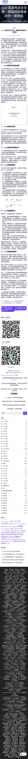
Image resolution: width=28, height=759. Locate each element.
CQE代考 (15, 655)
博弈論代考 (15, 745)
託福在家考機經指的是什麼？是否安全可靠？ (12, 562)
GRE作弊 (10, 523)
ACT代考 (23, 570)
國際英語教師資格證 (7, 490)
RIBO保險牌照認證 (15, 601)
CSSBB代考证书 (21, 655)
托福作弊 (10, 537)
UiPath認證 (21, 600)
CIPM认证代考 (22, 664)
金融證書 (5, 510)
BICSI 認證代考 (5, 688)
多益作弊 (3, 532)
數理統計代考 (14, 748)
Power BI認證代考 (22, 663)
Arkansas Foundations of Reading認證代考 (14, 713)
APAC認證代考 (24, 677)
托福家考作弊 (4, 539)
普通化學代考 (12, 752)
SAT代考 (4, 572)
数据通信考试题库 (7, 642)
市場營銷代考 (24, 734)
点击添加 (15, 375)
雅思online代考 (10, 541)
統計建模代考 (21, 729)
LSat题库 (4, 654)
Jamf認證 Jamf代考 (10, 632)
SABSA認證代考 (18, 617)
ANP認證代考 (21, 674)
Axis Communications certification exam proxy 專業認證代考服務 (14, 693)
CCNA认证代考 (22, 652)
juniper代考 (22, 591)
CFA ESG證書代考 (23, 638)
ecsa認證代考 (21, 595)
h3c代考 (11, 573)
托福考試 (5, 495)
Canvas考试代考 (22, 715)
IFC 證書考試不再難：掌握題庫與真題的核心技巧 (7, 309)
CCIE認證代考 (14, 597)
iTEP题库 (9, 654)
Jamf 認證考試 (6, 301)
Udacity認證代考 (5, 677)
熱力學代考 (21, 739)
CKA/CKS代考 (9, 575)
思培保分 (15, 534)
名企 (4, 488)
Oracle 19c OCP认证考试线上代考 (10, 652)
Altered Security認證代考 (10, 608)
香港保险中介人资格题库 (21, 647)
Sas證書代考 (24, 585)
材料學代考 (21, 740)
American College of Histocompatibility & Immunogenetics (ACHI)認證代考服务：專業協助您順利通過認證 (14, 705)
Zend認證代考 (7, 597)
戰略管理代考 (22, 736)
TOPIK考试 (5, 480)
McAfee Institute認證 (19, 622)
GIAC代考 (12, 591)
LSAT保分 (20, 529)
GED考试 (5, 456)
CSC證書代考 (23, 601)
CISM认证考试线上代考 (9, 651)
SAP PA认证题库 (20, 641)
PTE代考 (5, 473)
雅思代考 (17, 541)
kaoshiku (10, 35)
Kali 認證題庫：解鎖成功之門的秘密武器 (20, 308)
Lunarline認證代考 (9, 622)
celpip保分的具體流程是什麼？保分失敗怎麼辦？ (13, 554)
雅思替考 (8, 543)
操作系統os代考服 (8, 724)
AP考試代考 (21, 714)
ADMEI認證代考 (21, 717)
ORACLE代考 (12, 582)
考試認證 (5, 503)
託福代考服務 (3, 541)
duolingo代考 (7, 521)
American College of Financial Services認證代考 (14, 702)
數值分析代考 (21, 749)
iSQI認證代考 (19, 673)
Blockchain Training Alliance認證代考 (14, 623)
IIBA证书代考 (7, 579)
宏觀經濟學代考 (6, 743)
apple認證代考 (16, 588)
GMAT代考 (17, 570)
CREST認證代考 (8, 614)
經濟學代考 (15, 742)
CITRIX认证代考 (14, 581)
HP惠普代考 (21, 579)
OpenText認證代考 (19, 632)
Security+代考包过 (9, 661)
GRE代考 (4, 524)
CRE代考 (8, 660)
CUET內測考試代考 (19, 635)
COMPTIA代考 (15, 579)
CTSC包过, (16, 666)
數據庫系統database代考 (21, 723)
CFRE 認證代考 (14, 680)
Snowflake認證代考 (7, 669)
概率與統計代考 (6, 727)
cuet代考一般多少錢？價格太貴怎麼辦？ (11, 551)
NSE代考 (22, 661)
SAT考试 (5, 475)
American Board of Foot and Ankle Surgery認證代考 (14, 696)
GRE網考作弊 (4, 526)
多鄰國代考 (13, 532)
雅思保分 (3, 543)
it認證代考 (7, 581)
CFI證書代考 (15, 587)
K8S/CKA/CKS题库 (10, 644)
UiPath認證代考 (6, 601)
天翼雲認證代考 (20, 636)
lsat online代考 (4, 529)
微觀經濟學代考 (22, 742)
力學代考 (19, 752)
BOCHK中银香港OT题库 (9, 648)
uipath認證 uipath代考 (14, 592)
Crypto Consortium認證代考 (10, 625)
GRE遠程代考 (14, 526)
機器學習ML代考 (22, 727)
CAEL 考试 (5, 438)
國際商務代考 (15, 737)
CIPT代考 (12, 658)
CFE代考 (6, 657)
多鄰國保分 (23, 532)
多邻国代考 (22, 569)
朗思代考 (19, 572)
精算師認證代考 (23, 592)
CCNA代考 (14, 598)
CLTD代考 (16, 661)
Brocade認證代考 (9, 685)
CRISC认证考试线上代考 (20, 651)
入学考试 (5, 483)
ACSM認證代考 (10, 707)
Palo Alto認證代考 (10, 633)
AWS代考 (22, 576)
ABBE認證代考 (7, 676)
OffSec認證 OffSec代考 (20, 610)
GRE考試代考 (6, 461)
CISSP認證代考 (22, 597)
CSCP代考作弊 (15, 664)
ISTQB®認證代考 (11, 673)
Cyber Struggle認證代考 (8, 616)
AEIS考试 (5, 428)
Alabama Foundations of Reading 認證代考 (14, 682)
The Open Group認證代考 (9, 628)
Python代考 (5, 730)
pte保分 (11, 530)
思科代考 (7, 573)
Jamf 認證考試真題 (6, 303)
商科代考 (11, 734)
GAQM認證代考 (21, 625)
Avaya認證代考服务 (6, 698)
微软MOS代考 (16, 576)
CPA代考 (25, 589)
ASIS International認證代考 (20, 616)
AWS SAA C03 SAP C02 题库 (19, 639)
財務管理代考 (7, 736)
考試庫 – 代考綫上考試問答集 (11, 714)
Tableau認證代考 (7, 664)
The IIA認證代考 (23, 626)
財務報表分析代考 (15, 733)
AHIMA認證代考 (18, 707)
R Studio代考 (12, 730)
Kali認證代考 (13, 630)
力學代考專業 (15, 739)
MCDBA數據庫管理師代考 (11, 594)
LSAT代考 (5, 470)
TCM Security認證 (15, 626)
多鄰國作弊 (18, 532)
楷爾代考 (11, 578)
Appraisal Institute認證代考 (21, 710)
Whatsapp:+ (4, 375)
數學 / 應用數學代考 (8, 746)
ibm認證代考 (19, 589)
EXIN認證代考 (21, 619)
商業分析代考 (5, 734)
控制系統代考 (15, 740)
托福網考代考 (14, 539)
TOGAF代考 (16, 578)
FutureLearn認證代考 (14, 677)
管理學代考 (17, 734)
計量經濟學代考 (14, 743)
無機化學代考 (7, 755)
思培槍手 (21, 534)
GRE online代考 (15, 521)
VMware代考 (5, 582)
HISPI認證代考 (15, 620)
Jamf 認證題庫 (17, 303)
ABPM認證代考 (19, 701)
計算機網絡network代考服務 (19, 724)
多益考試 (5, 493)
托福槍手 (9, 539)
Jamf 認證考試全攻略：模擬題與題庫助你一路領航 (14, 31)
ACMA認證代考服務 (10, 701)
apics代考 (17, 591)
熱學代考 (7, 754)
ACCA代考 (11, 570)
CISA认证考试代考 (20, 650)
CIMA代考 (13, 584)
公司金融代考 (7, 732)
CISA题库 (24, 642)
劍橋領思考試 (6, 485)
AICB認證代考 (6, 715)
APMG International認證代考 (11, 619)
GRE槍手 (18, 523)
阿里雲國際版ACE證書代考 (8, 606)
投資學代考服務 (6, 733)
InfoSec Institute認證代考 (18, 614)
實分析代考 (7, 749)
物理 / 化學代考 (22, 751)
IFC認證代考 (7, 603)
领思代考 (12, 710)
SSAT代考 (24, 572)
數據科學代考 (22, 726)
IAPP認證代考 (9, 613)
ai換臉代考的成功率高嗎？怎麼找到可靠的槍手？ (13, 559)
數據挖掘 (7, 729)
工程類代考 (21, 737)
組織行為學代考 (14, 736)
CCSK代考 (5, 578)
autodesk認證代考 (7, 588)
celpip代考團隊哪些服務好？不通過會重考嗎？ (13, 557)
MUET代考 (22, 666)
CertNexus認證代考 (6, 620)
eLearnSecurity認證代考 (18, 613)
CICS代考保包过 (13, 663)
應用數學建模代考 (14, 751)
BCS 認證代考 (11, 689)
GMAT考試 (5, 458)
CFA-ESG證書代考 (6, 638)
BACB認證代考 (18, 689)
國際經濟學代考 (22, 743)
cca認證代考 (22, 588)
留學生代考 (21, 581)
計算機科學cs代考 (22, 720)
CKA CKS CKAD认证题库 (10, 641)
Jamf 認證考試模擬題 (17, 301)
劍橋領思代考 (8, 604)
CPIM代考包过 (5, 658)
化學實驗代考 (18, 757)
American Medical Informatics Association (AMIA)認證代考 (14, 708)
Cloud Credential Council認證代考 (20, 611)
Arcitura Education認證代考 (14, 711)
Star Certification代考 (20, 628)
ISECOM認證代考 (6, 626)
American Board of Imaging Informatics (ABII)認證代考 (14, 699)
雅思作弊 (23, 541)
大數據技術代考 (13, 729)
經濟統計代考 (22, 745)
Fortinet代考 (18, 582)
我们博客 (25, 582)
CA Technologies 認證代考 (18, 683)
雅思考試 (5, 513)
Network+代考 (18, 658)
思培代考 (4, 534)
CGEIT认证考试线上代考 (9, 650)
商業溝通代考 (8, 737)
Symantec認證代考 (19, 633)
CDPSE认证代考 (23, 654)
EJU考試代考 (14, 717)
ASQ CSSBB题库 (7, 639)
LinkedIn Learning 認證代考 (11, 674)
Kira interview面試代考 (14, 607)
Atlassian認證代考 (15, 698)
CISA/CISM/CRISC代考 (18, 575)
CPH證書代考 (14, 603)
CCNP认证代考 (15, 654)
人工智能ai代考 (7, 726)
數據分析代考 (14, 727)
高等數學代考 (16, 746)
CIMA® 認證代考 (21, 679)
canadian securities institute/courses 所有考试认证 (14, 672)
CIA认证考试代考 (8, 655)
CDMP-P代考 (14, 660)
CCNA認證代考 (15, 669)
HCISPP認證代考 (20, 608)
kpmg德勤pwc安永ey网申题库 (20, 645)
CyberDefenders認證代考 (9, 610)
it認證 (14, 28)
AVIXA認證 (14, 676)
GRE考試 (9, 526)
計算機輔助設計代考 (7, 742)
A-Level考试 (5, 421)
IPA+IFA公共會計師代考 (7, 585)
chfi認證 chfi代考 (21, 598)
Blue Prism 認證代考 (18, 685)
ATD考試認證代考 (14, 715)
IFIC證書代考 (18, 606)
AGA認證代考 (14, 679)
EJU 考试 (5, 451)
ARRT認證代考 (5, 710)
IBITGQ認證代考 (23, 620)
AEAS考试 (5, 426)
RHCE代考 (17, 573)
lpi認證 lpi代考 (5, 592)
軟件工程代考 (15, 726)
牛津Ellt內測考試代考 (9, 635)
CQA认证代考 (12, 657)
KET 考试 (5, 468)
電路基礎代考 (8, 740)
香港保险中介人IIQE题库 (7, 645)
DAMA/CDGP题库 (19, 644)
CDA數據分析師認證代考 (10, 636)
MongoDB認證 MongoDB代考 (11, 600)
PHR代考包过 (13, 667)
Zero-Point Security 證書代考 (10, 629)
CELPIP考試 (5, 443)
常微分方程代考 (21, 748)
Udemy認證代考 (21, 676)
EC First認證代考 (21, 629)
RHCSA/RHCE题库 (16, 642)
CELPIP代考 (3, 521)
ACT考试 (5, 423)
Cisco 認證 (5, 446)
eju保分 (4, 453)
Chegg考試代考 (7, 717)
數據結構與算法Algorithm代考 (8, 723)
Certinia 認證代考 (8, 683)
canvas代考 (5, 441)
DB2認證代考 (7, 595)
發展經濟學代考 (7, 745)
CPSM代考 (20, 660)
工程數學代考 (8, 739)
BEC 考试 (5, 433)
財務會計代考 (14, 732)
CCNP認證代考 (7, 598)
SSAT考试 (5, 478)
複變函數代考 (14, 749)
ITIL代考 (22, 573)
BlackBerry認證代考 (10, 686)
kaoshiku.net (14, 379)
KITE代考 (6, 607)
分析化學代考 (14, 755)
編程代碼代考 (19, 721)
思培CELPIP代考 (21, 603)
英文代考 (5, 505)
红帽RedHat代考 (8, 576)
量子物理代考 (13, 754)
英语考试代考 (23, 669)
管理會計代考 (22, 732)
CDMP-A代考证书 (20, 657)
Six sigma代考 (20, 584)
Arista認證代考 (24, 698)
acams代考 (6, 591)
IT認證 (20, 526)
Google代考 (22, 607)
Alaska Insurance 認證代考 (14, 691)
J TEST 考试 (5, 466)
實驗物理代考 (11, 757)
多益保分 (7, 532)
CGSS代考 (24, 658)
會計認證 (5, 498)
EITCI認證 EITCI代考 (6, 611)
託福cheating (23, 539)
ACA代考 (8, 584)
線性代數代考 (7, 748)
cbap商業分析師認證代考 (18, 604)
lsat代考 (14, 572)
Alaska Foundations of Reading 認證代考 (18, 688)
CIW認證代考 (22, 587)
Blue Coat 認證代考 (19, 686)
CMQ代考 (6, 667)
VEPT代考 (24, 606)
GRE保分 (14, 523)
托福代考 (4, 537)
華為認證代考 (15, 638)
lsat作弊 (15, 528)
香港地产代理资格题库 (20, 648)
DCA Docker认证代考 (8, 666)
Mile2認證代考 (10, 617)
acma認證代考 (15, 595)
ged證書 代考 (21, 594)
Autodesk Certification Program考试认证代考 (11, 718)
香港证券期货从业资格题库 (8, 647)
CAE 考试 (5, 436)
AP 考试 (4, 431)
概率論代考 (23, 746)
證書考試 (5, 508)
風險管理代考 (23, 733)
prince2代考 (23, 578)
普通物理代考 (5, 752)
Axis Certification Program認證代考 (10, 720)
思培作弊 (9, 534)
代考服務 (14, 530)
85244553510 (10, 375)
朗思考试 (5, 500)
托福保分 (17, 537)
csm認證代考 (12, 589)
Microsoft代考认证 (21, 667)
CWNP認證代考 (6, 630)
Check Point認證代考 (21, 630)
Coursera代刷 (6, 663)
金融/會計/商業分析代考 (21, 730)
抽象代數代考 (6, 751)
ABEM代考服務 (14, 695)
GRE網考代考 (23, 523)
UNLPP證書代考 (7, 587)
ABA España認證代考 (14, 670)
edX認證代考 (6, 679)
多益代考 (23, 530)
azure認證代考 (5, 589)
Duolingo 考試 (6, 448)
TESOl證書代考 (17, 585)
